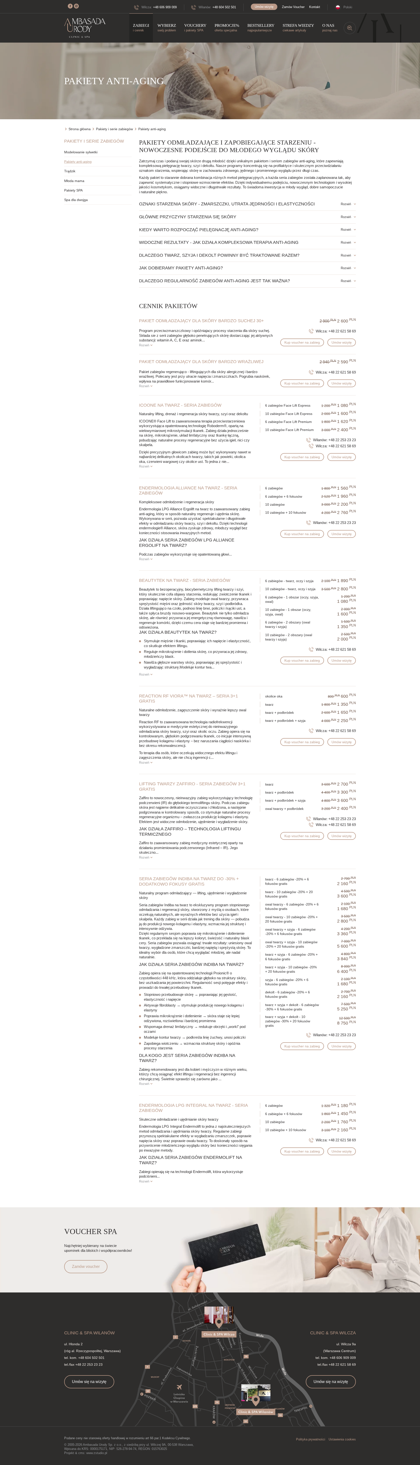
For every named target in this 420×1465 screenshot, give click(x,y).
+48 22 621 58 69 (342, 331)
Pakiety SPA (73, 190)
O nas (330, 27)
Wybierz (167, 27)
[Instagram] (76, 6)
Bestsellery (260, 27)
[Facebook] (70, 6)
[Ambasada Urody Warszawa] (84, 28)
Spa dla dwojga (76, 200)
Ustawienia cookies (342, 1439)
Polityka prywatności (310, 1439)
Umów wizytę (264, 7)
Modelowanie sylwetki (80, 152)
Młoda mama (74, 181)
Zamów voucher (86, 1266)
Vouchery (195, 27)
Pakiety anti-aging (78, 162)
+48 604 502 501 (224, 7)
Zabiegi (141, 27)
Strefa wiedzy (298, 27)
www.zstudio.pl (96, 1453)
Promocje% (227, 27)
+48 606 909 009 (165, 7)
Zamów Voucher (293, 7)
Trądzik (69, 171)
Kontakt (314, 7)
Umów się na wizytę (89, 1382)
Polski (347, 7)
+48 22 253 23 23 (342, 440)
